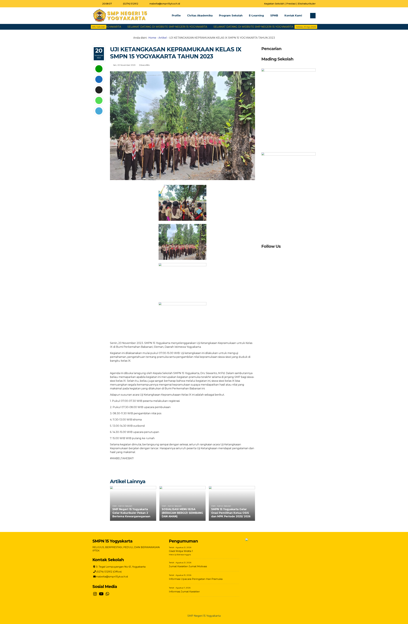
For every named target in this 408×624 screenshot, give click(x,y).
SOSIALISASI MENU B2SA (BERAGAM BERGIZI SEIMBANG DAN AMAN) (182, 513)
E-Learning (256, 15)
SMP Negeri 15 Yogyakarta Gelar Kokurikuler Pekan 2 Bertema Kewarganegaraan (131, 513)
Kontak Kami (293, 15)
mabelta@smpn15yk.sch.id (164, 3)
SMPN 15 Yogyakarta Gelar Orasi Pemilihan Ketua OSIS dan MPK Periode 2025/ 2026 (231, 513)
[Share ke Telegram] (98, 111)
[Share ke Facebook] (98, 79)
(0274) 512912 (130, 3)
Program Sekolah (231, 15)
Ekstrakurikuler (307, 3)
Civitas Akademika (200, 15)
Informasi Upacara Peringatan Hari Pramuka (195, 578)
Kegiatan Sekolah (274, 3)
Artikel (162, 37)
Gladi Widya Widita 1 (181, 551)
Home (152, 37)
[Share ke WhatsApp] (98, 100)
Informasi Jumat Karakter (184, 591)
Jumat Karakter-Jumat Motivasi (188, 566)
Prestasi (291, 3)
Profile (176, 15)
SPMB (274, 15)
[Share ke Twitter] (98, 90)
